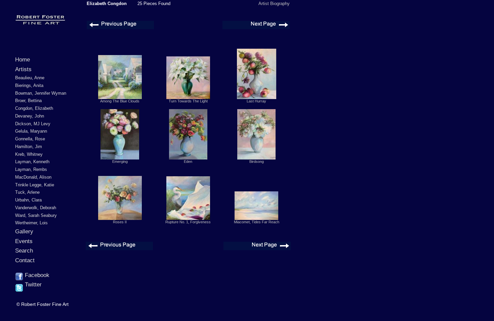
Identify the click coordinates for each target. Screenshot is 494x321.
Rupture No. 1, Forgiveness (188, 222)
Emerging (120, 161)
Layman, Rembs (31, 169)
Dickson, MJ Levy (32, 123)
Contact (25, 260)
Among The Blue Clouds (119, 101)
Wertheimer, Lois (31, 222)
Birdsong (256, 161)
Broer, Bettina (28, 100)
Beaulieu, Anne (29, 77)
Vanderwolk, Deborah (35, 207)
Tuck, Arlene (27, 192)
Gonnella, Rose (30, 138)
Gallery (24, 231)
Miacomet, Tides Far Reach (256, 222)
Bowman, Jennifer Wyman (40, 93)
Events (24, 241)
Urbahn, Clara (28, 199)
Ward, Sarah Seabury (36, 215)
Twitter (32, 284)
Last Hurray (256, 101)
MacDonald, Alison (33, 177)
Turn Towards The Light (188, 101)
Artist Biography (274, 3)
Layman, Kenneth (32, 161)
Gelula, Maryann (31, 131)
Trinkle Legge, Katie (34, 184)
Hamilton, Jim (28, 146)
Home (22, 59)
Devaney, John (29, 116)
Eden (188, 161)
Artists (23, 69)
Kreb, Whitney (29, 154)
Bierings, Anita (29, 85)
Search (24, 250)
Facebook (36, 275)
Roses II (120, 222)
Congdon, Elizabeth (34, 108)
